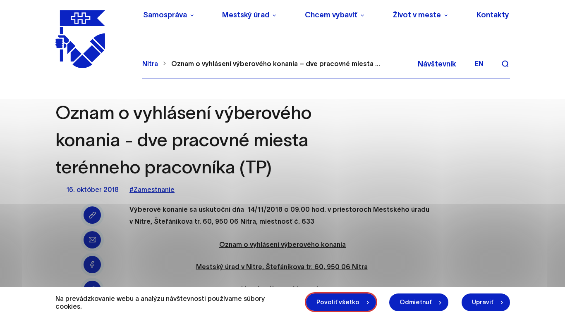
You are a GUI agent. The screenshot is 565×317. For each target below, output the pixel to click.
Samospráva (165, 15)
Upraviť (482, 301)
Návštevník (437, 64)
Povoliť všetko (337, 301)
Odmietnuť (416, 301)
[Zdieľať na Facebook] (92, 264)
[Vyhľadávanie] (505, 64)
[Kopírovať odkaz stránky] (92, 215)
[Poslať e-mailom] (92, 239)
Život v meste (417, 15)
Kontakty (492, 15)
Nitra (150, 63)
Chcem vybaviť (331, 15)
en (479, 63)
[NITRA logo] (93, 39)
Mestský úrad (245, 15)
